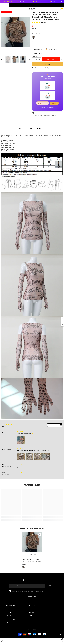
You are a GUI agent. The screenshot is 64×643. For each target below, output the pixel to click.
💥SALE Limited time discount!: (45, 1)
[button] (1, 59)
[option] (15, 32)
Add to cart (51, 59)
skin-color (23, 567)
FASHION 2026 (4, 5)
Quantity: (34, 56)
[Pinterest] (31, 599)
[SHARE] (61, 59)
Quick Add (32, 554)
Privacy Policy (31, 591)
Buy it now (47, 64)
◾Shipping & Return (36, 128)
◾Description (23, 128)
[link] (11, 517)
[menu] (2, 9)
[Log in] (57, 9)
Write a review (53, 425)
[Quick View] (39, 534)
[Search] (6, 9)
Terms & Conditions (39, 591)
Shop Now (54, 103)
